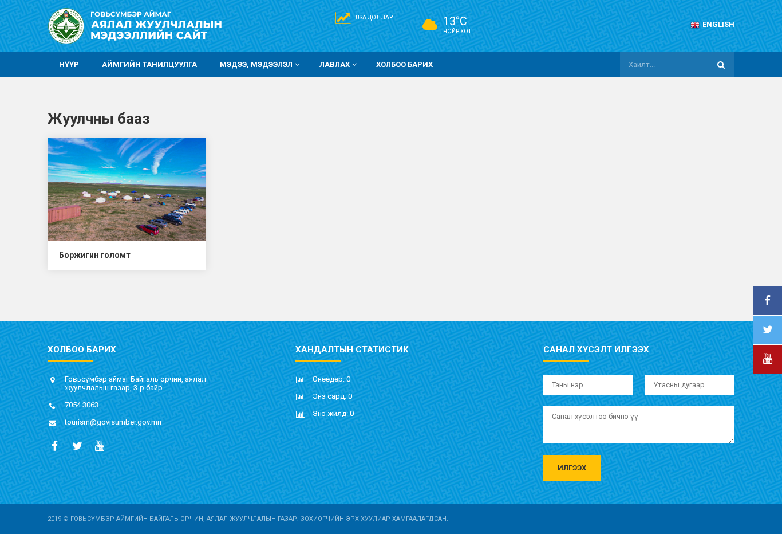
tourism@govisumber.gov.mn (113, 422)
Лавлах (334, 64)
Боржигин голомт (95, 255)
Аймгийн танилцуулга (149, 64)
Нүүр (69, 64)
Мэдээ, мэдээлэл (256, 64)
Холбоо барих (404, 64)
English (718, 24)
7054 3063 (81, 404)
